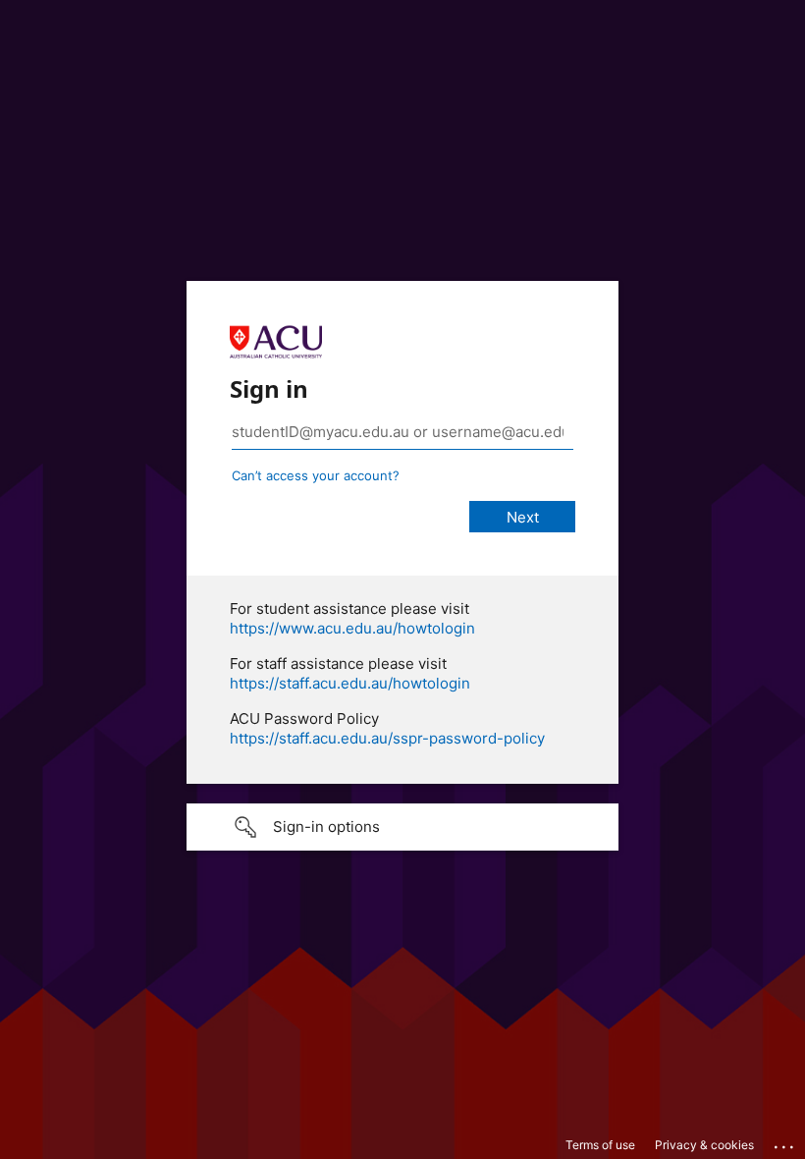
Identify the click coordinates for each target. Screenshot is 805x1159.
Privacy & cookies (704, 1144)
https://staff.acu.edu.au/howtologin (350, 683)
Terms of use (600, 1144)
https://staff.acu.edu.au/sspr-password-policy (387, 738)
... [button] (785, 1142)
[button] (402, 827)
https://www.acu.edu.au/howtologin (352, 628)
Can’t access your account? (316, 475)
